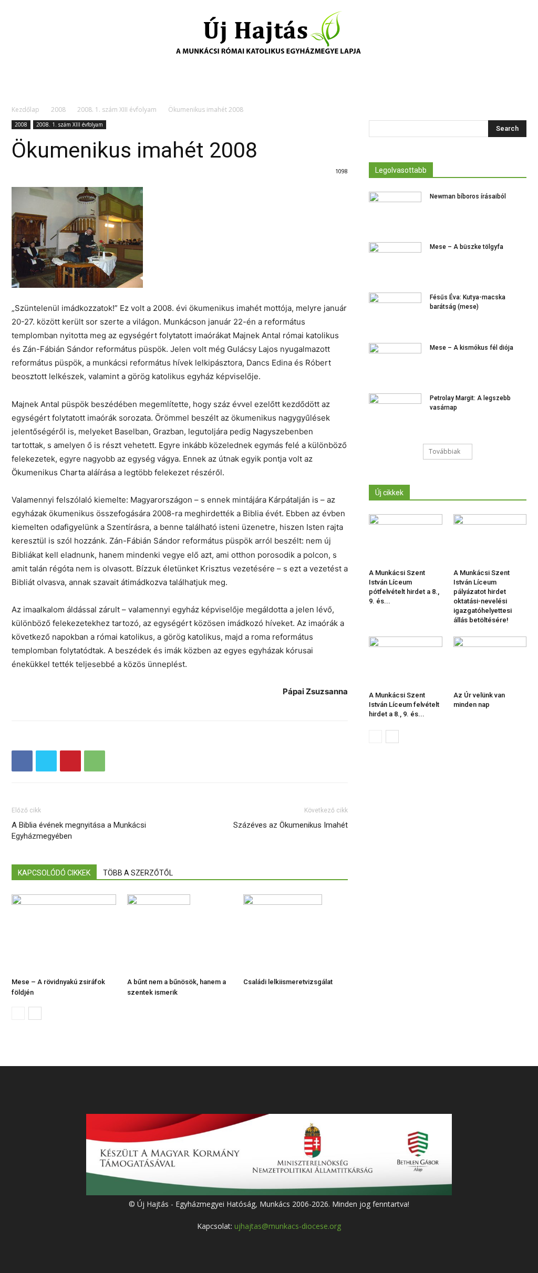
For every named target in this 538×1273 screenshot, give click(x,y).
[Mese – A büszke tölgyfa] (395, 260)
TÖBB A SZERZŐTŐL (138, 873)
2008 (58, 109)
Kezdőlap (25, 109)
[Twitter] (46, 760)
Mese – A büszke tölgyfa (466, 247)
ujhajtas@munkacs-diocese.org (287, 1226)
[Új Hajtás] (269, 34)
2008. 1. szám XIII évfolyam (117, 109)
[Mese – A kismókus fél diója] (395, 361)
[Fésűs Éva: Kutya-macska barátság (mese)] (395, 311)
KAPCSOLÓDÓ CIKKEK (54, 873)
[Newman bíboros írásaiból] (395, 210)
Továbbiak (444, 451)
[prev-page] (18, 1013)
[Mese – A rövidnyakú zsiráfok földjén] (64, 933)
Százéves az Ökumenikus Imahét (290, 825)
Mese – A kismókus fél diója (471, 347)
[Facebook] (22, 760)
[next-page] (35, 1013)
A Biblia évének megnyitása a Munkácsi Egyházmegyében (79, 830)
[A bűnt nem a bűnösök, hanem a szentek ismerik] (179, 933)
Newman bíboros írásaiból (468, 196)
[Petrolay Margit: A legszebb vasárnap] (395, 411)
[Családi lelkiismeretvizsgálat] (295, 933)
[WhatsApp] (94, 760)
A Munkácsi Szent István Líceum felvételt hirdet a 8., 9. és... (404, 704)
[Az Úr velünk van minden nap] (490, 661)
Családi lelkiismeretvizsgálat (288, 982)
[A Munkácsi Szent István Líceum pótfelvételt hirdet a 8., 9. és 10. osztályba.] (405, 539)
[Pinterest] (70, 760)
